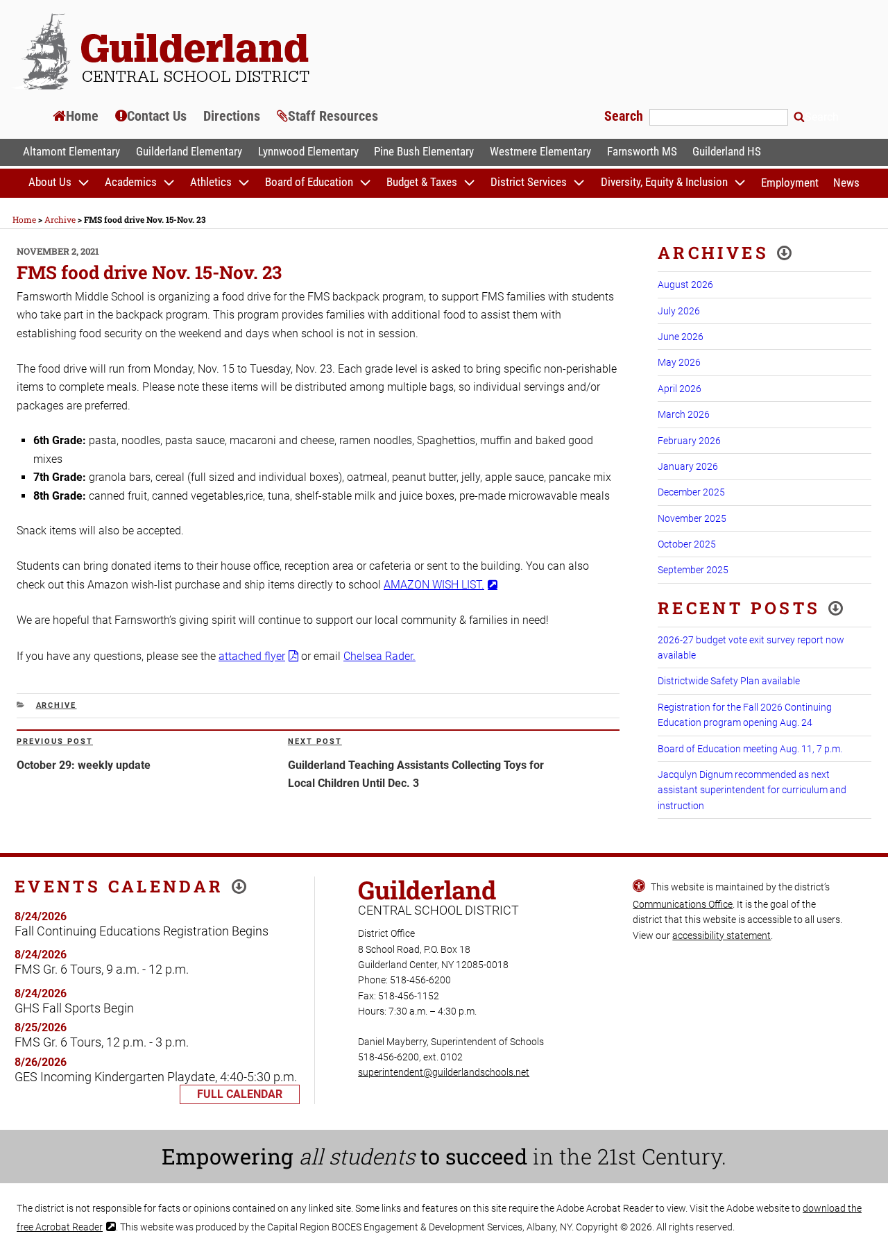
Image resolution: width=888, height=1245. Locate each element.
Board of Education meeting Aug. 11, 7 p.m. (750, 748)
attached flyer (252, 656)
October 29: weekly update (84, 765)
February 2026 (689, 440)
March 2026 (684, 414)
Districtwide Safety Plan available (729, 680)
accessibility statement (721, 935)
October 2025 (687, 544)
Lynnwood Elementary (308, 151)
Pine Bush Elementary (424, 151)
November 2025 (692, 518)
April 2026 (679, 388)
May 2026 (679, 362)
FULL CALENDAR (239, 1094)
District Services (528, 182)
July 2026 (679, 310)
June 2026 (680, 336)
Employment (790, 182)
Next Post (315, 741)
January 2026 (688, 466)
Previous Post (55, 741)
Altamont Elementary (71, 151)
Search (625, 116)
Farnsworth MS (642, 151)
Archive (56, 705)
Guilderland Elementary (189, 151)
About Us (49, 182)
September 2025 (693, 569)
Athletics (211, 182)
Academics (131, 182)
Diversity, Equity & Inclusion (664, 182)
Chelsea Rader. (379, 656)
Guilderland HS (726, 151)
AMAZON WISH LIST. (434, 584)
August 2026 (685, 284)
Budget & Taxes (421, 182)
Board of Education (309, 182)
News (846, 182)
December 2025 (691, 492)
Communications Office (683, 904)
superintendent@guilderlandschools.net (443, 1072)
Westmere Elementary (540, 151)
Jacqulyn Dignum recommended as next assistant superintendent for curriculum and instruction (752, 790)
